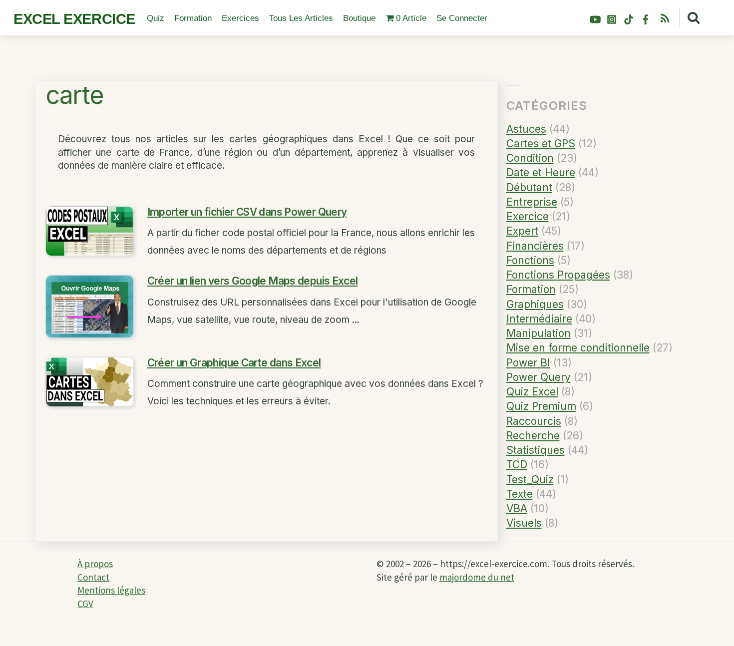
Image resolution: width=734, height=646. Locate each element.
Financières (535, 246)
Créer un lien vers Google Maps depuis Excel (252, 281)
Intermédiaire (539, 319)
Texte (519, 494)
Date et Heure (540, 172)
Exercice (527, 216)
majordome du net (476, 577)
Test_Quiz (530, 479)
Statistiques (535, 450)
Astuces (526, 129)
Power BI (528, 362)
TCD (516, 464)
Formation (193, 18)
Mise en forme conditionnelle (578, 347)
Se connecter (461, 18)
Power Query (538, 377)
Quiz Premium (541, 406)
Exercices (240, 18)
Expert (522, 231)
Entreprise (531, 202)
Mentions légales (111, 590)
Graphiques (535, 304)
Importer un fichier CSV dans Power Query (247, 212)
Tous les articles (301, 18)
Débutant (529, 187)
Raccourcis (533, 421)
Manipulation (538, 333)
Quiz (155, 18)
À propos (95, 564)
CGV (85, 604)
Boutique (359, 18)
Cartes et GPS (540, 143)
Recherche (533, 435)
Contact (93, 577)
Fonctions (530, 260)
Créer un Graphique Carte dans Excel (234, 362)
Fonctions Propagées (558, 275)
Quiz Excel (532, 391)
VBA (516, 508)
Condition (530, 158)
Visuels (524, 523)
